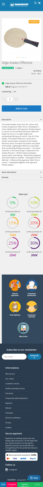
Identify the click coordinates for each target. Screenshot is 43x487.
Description (6, 119)
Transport (9, 413)
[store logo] (19, 5)
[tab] (21, 119)
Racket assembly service (15, 388)
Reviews (5, 177)
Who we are (10, 374)
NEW (3, 484)
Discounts (9, 393)
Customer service (12, 383)
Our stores (9, 379)
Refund (8, 408)
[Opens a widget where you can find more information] (34, 478)
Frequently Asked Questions (16, 398)
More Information (9, 172)
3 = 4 (38, 484)
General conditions (13, 418)
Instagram (13, 469)
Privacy (8, 422)
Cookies (8, 427)
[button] (17, 57)
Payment (8, 403)
